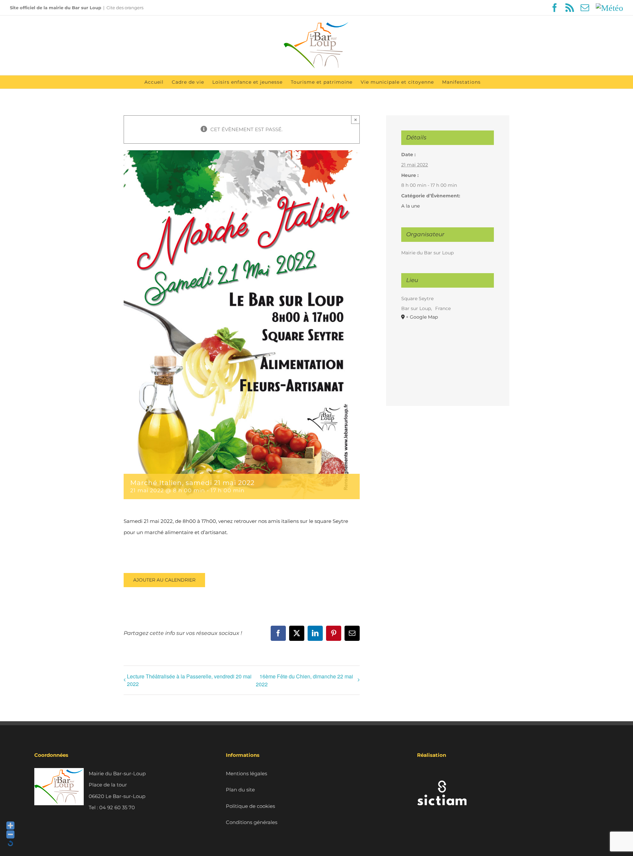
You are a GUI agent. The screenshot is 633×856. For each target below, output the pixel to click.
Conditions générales (251, 822)
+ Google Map (422, 317)
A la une (410, 206)
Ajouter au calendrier (164, 580)
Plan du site (240, 789)
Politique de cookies (250, 806)
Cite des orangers (124, 7)
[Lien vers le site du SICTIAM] (442, 773)
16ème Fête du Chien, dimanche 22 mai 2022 (304, 680)
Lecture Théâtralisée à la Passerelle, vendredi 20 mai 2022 (189, 680)
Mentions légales (246, 773)
